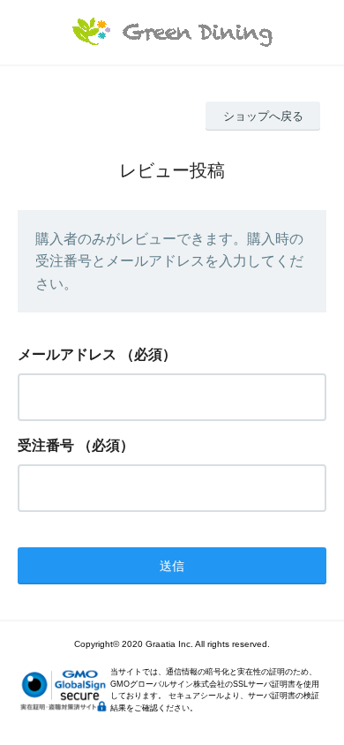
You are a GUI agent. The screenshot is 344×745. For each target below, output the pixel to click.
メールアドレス (67, 354)
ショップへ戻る (263, 116)
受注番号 (46, 445)
